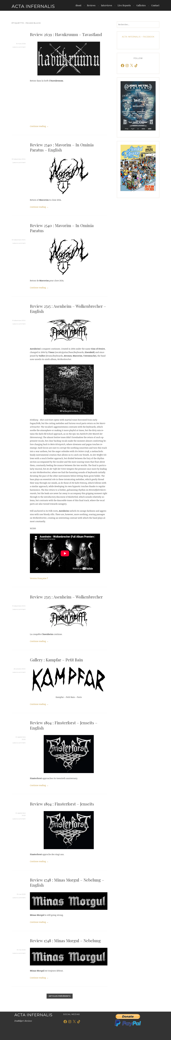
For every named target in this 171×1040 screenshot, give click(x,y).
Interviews (106, 5)
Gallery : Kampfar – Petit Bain (56, 659)
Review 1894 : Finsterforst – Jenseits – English (63, 725)
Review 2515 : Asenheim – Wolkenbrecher (66, 596)
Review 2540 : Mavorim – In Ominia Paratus (62, 228)
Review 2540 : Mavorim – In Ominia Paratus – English (62, 147)
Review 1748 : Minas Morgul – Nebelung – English (67, 882)
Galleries (141, 5)
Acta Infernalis (33, 6)
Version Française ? (39, 578)
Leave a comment (19, 47)
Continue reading (39, 126)
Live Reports (124, 5)
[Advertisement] (68, 103)
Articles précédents (59, 996)
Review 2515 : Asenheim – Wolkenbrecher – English (68, 308)
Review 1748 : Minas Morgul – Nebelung (65, 940)
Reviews (91, 5)
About (78, 5)
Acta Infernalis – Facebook (138, 37)
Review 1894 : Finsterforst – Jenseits (62, 803)
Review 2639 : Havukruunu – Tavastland (66, 34)
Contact (155, 5)
